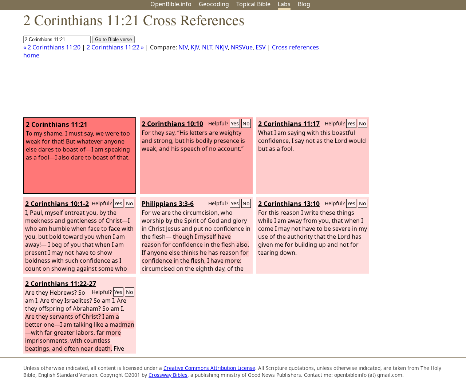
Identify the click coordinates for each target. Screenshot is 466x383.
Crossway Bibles (168, 374)
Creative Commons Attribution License (209, 367)
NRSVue (242, 47)
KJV (195, 47)
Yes (235, 123)
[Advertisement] (392, 66)
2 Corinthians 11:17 (289, 123)
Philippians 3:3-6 (168, 203)
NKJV (221, 47)
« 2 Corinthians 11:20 (51, 47)
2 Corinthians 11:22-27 (60, 283)
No (246, 123)
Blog (304, 4)
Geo (214, 4)
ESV (261, 47)
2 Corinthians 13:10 (289, 203)
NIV (183, 47)
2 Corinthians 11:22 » (115, 47)
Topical (253, 4)
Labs (284, 4)
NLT (207, 47)
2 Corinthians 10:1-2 (57, 203)
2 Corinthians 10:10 (172, 123)
